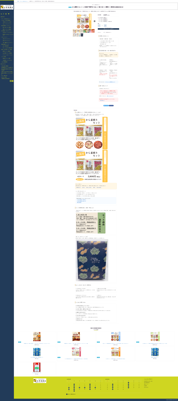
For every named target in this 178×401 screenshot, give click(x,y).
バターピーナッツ (4, 37)
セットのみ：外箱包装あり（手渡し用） (105, 21)
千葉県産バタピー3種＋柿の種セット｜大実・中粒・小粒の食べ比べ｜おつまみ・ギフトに (37, 343)
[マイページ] (6, 14)
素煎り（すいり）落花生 (7, 29)
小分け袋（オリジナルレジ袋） (36, 372)
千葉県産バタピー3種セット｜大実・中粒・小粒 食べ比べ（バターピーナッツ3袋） (76, 343)
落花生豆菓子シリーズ (5, 44)
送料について (146, 384)
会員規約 (145, 385)
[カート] (8, 14)
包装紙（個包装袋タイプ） (155, 357)
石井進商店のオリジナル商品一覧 (7, 67)
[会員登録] (3, 14)
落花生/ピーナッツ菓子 (6, 58)
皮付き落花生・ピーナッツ (5, 25)
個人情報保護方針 (147, 382)
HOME (18, 1)
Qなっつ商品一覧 (4, 75)
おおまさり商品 (4, 77)
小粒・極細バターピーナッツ (7, 42)
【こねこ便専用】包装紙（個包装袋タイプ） (36, 357)
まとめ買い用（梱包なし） (103, 17)
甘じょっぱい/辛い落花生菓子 (8, 47)
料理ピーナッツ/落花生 (6, 51)
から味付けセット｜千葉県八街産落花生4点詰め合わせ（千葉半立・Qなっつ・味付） (155, 343)
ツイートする (106, 105)
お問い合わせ (146, 387)
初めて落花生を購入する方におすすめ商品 (7, 69)
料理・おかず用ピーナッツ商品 (6, 49)
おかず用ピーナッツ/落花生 (7, 53)
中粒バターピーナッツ (6, 40)
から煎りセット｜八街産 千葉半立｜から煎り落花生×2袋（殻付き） (116, 358)
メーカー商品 (3, 56)
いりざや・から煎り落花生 (5, 20)
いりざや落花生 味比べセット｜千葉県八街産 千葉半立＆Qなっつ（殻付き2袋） (76, 358)
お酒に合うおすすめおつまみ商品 (7, 71)
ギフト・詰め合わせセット (5, 18)
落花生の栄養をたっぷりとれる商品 (7, 73)
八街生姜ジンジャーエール (7, 60)
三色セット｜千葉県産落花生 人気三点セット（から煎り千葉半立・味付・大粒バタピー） (116, 343)
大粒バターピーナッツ (6, 38)
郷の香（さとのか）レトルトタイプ (8, 35)
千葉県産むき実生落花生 (5, 78)
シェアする (111, 105)
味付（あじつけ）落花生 (7, 27)
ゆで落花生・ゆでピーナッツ (6, 30)
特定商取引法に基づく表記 (148, 381)
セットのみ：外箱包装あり (103, 20)
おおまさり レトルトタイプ (7, 32)
